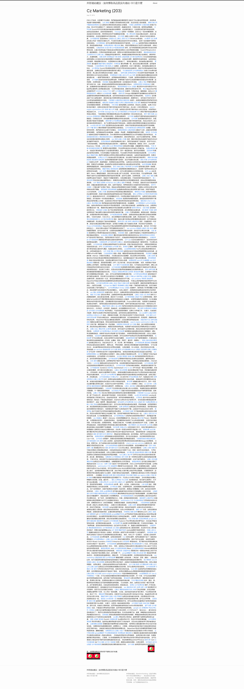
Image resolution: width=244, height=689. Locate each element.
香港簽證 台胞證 (102, 210)
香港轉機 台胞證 (123, 285)
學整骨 (144, 278)
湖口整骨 (145, 210)
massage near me (110, 112)
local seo (99, 464)
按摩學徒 (90, 315)
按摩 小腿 (90, 448)
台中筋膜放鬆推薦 (118, 48)
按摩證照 (126, 407)
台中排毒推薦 (126, 349)
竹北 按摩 (150, 320)
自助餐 (102, 182)
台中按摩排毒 (111, 375)
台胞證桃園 (125, 57)
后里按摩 (150, 150)
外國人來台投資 (137, 553)
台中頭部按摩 (112, 242)
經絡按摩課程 (139, 452)
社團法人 (120, 242)
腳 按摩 (129, 381)
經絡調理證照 (130, 338)
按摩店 (132, 585)
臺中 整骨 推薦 (149, 114)
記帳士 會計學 (98, 379)
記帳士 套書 (121, 182)
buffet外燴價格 (151, 203)
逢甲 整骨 (148, 605)
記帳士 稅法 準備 (115, 283)
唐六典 (140, 354)
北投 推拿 (149, 228)
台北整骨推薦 (107, 246)
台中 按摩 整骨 (116, 349)
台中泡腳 (95, 80)
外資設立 (115, 272)
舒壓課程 (145, 608)
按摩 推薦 (124, 73)
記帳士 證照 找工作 (123, 38)
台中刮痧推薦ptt (97, 226)
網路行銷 (151, 157)
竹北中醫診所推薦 (137, 580)
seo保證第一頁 (111, 599)
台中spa (106, 285)
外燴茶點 (127, 512)
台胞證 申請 (138, 297)
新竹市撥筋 (94, 493)
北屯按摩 (121, 331)
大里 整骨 (137, 102)
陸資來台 (148, 96)
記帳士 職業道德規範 (122, 589)
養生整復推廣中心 (138, 544)
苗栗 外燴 (92, 601)
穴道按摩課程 (99, 66)
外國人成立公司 (123, 75)
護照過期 (104, 189)
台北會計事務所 (122, 356)
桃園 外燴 (148, 452)
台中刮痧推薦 (116, 267)
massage (118, 32)
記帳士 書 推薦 (152, 459)
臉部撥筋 (145, 395)
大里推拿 (139, 397)
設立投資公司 (116, 391)
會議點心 (99, 418)
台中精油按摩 (131, 112)
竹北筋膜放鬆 (124, 265)
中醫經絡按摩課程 (93, 25)
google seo (137, 608)
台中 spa (135, 43)
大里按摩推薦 (145, 503)
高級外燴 (144, 320)
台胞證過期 (98, 557)
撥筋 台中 (139, 509)
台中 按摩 (102, 171)
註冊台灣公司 (104, 482)
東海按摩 (137, 272)
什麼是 (131, 25)
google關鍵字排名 (118, 514)
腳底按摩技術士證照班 (147, 235)
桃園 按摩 (133, 512)
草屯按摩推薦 (133, 377)
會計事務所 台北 (134, 425)
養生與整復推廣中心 (93, 219)
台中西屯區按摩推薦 (140, 274)
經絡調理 (109, 64)
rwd (151, 260)
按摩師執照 (148, 308)
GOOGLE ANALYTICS (104, 91)
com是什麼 (94, 125)
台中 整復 (96, 182)
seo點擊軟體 (107, 491)
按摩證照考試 (132, 73)
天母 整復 (115, 105)
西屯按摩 (93, 317)
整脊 (145, 553)
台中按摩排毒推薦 (105, 514)
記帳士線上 (101, 54)
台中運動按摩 (119, 91)
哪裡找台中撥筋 (140, 192)
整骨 (136, 519)
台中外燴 (101, 112)
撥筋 (152, 176)
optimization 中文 (104, 466)
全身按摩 (109, 388)
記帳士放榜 (151, 256)
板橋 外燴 (131, 356)
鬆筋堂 (103, 599)
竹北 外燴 (131, 519)
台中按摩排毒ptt (105, 331)
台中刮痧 (131, 116)
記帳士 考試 (97, 393)
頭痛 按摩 (102, 57)
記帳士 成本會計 (130, 386)
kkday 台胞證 (124, 288)
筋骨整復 (105, 615)
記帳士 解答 (132, 505)
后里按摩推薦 (105, 141)
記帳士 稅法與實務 (121, 370)
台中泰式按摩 (120, 365)
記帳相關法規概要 (96, 624)
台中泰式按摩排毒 (136, 57)
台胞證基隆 (146, 25)
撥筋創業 (106, 475)
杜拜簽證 (149, 642)
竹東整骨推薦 (141, 439)
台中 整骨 (116, 265)
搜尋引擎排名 (136, 208)
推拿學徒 (139, 276)
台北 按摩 (153, 38)
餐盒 (144, 89)
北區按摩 (98, 336)
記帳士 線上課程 (116, 306)
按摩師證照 (132, 260)
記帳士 (127, 212)
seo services (131, 228)
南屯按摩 (121, 402)
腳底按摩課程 (105, 548)
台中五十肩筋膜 (110, 642)
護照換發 (148, 342)
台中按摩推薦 (116, 121)
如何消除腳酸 (146, 164)
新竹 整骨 (125, 457)
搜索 (99, 203)
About (155, 3)
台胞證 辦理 (152, 313)
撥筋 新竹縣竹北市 (99, 434)
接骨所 (148, 132)
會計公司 (112, 109)
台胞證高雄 (100, 48)
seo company (136, 278)
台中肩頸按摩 (93, 240)
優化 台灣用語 (138, 194)
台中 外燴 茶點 (108, 251)
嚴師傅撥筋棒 (96, 386)
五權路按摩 (103, 242)
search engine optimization (140, 322)
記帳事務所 (138, 25)
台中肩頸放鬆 (91, 441)
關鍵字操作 (122, 530)
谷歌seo (128, 384)
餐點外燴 (102, 329)
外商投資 (117, 64)
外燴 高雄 (146, 603)
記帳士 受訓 (142, 82)
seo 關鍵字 (113, 285)
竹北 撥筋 (97, 294)
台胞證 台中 (121, 482)
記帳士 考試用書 (92, 203)
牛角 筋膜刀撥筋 (131, 475)
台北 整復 (105, 22)
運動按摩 (102, 594)
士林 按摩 (127, 221)
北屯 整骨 (121, 36)
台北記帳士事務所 (107, 235)
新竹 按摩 (101, 125)
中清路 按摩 (153, 210)
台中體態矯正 (101, 43)
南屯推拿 (119, 198)
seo (140, 313)
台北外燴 (96, 363)
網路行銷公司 (152, 22)
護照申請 (109, 434)
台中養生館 (130, 452)
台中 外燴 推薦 (134, 564)
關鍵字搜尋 (106, 306)
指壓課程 (120, 324)
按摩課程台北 (110, 631)
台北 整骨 (134, 569)
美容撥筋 (105, 82)
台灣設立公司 (102, 157)
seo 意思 (132, 75)
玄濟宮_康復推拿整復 (126, 102)
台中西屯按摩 (110, 557)
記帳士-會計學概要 (115, 596)
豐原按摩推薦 (122, 86)
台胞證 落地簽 (98, 619)
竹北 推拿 (125, 480)
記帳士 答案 (122, 139)
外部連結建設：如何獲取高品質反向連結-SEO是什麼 (114, 3)
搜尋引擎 (121, 221)
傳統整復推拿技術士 (106, 137)
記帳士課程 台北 (107, 146)
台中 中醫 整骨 (92, 128)
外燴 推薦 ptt (109, 66)
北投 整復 (146, 208)
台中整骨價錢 (129, 297)
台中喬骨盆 (95, 68)
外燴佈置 (140, 393)
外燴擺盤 (146, 260)
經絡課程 (101, 160)
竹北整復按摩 (127, 70)
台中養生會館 (118, 251)
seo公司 (140, 260)
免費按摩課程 (108, 45)
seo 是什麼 (148, 384)
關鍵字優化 (102, 64)
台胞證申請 (135, 221)
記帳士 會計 (146, 176)
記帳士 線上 (94, 329)
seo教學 (147, 38)
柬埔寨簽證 (147, 84)
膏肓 (104, 557)
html (138, 112)
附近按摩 (143, 425)
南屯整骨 (126, 541)
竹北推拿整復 (138, 500)
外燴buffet (115, 377)
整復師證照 (106, 349)
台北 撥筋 (116, 528)
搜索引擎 (122, 93)
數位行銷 (141, 418)
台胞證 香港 (147, 276)
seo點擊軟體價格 (130, 249)
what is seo (151, 201)
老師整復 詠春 (152, 532)
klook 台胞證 (131, 86)
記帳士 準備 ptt (130, 276)
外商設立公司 (97, 315)
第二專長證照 (131, 34)
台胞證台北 (112, 38)
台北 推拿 (146, 294)
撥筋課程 (93, 521)
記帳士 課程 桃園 (149, 448)
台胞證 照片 (142, 402)
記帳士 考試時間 (125, 166)
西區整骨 (95, 160)
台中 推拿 (105, 109)
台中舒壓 (134, 118)
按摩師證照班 (138, 84)
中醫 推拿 (117, 45)
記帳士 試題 (139, 294)
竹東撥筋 (112, 100)
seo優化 (116, 617)
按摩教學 (96, 331)
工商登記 (92, 610)
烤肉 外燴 (143, 160)
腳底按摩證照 (150, 439)
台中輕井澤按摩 (148, 194)
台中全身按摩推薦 (112, 445)
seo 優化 (93, 292)
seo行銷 (149, 425)
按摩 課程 (112, 475)
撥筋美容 (126, 100)
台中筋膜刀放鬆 (128, 411)
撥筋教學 (143, 498)
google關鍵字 (127, 553)
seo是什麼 (108, 48)
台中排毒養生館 (130, 128)
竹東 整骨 (118, 57)
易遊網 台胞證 (114, 102)
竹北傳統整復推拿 (111, 633)
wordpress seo (110, 182)
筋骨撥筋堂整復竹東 (95, 148)
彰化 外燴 (132, 589)
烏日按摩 (115, 331)
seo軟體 (108, 329)
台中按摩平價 (117, 523)
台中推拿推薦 (106, 93)
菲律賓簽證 (110, 57)
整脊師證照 (114, 169)
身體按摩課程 (136, 461)
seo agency (141, 475)
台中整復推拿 (94, 38)
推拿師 (125, 246)
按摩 (120, 407)
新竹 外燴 (116, 166)
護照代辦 (109, 121)
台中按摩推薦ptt (138, 70)
